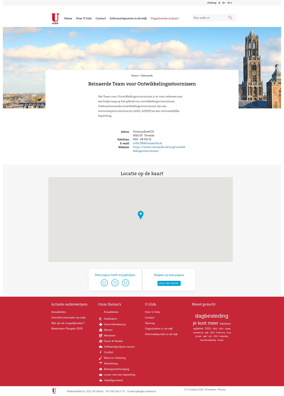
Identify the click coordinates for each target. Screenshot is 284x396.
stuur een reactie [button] (168, 283)
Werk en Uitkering (114, 357)
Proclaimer (210, 389)
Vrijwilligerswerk (113, 380)
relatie (227, 329)
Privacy (221, 389)
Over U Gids (84, 18)
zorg (228, 332)
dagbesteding (211, 316)
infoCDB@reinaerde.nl (147, 143)
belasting (224, 336)
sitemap (211, 2)
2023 (221, 329)
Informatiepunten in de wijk (128, 18)
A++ (230, 2)
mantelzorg (198, 332)
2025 (208, 328)
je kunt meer (205, 323)
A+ (223, 2)
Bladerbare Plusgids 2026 (67, 328)
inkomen (225, 323)
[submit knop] (230, 18)
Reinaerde (147, 75)
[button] (141, 215)
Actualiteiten (58, 311)
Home (68, 18)
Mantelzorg (110, 363)
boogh (220, 340)
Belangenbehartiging (116, 369)
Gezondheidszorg (114, 324)
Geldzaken (110, 318)
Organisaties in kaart (165, 18)
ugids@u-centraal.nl (145, 391)
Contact (101, 18)
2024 (212, 332)
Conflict (108, 352)
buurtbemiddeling (208, 340)
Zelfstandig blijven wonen (119, 346)
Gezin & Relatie (113, 341)
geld (205, 336)
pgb (206, 332)
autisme (198, 328)
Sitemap (150, 323)
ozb (210, 336)
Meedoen (109, 335)
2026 (215, 329)
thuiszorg (220, 332)
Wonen (108, 329)
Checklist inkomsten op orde (68, 317)
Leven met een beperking (119, 374)
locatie (199, 336)
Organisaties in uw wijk (159, 328)
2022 (215, 336)
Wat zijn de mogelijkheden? (68, 323)
